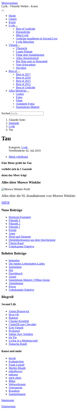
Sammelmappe (17, 394)
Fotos (19, 97)
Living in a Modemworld (23, 340)
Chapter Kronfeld (19, 321)
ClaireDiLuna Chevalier (22, 324)
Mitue (12, 381)
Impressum (7, 400)
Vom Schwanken (26, 64)
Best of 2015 (23, 80)
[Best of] (18, 72)
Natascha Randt (18, 343)
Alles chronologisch (27, 58)
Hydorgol (14, 330)
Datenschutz (8, 406)
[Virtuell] (18, 46)
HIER (5, 203)
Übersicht (21, 48)
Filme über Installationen (30, 54)
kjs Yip (13, 337)
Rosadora (14, 390)
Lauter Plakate (24, 51)
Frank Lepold (16, 364)
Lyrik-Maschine (25, 41)
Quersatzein (15, 387)
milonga (13, 374)
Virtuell (13, 45)
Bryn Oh (14, 314)
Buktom (13, 317)
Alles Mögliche (17, 90)
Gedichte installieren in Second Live (37, 38)
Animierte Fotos (25, 103)
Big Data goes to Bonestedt (31, 61)
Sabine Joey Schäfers (21, 334)
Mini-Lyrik (22, 35)
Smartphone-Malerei (27, 107)
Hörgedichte (23, 32)
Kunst (12, 22)
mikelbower (15, 371)
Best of (13, 71)
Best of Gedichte (25, 28)
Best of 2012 (23, 84)
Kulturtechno (16, 361)
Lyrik (12, 25)
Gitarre (13, 18)
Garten (20, 93)
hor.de (12, 358)
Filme (19, 100)
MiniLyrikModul (18, 156)
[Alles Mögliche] (27, 91)
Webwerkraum (17, 384)
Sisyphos (21, 67)
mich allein (15, 377)
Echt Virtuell (16, 327)
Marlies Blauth (17, 368)
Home (12, 15)
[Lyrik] (16, 26)
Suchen (5, 113)
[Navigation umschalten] (2, 10)
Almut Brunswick (19, 311)
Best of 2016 (23, 77)
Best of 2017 (23, 74)
